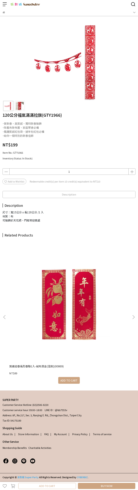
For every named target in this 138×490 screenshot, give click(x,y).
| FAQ (45, 434)
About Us (8, 434)
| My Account (58, 434)
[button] (133, 317)
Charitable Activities (39, 448)
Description (69, 194)
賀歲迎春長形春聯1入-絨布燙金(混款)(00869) (36, 366)
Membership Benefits (15, 448)
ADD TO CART (47, 486)
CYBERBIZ (82, 477)
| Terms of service (100, 434)
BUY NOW (106, 486)
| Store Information (26, 434)
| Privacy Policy (78, 434)
